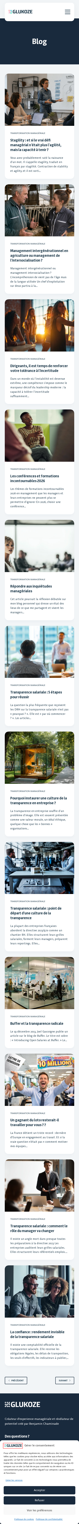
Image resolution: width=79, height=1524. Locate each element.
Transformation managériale (27, 133)
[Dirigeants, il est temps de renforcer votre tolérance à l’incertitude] (39, 325)
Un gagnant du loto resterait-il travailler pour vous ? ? (34, 1122)
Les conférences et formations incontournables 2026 (34, 478)
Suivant (63, 1380)
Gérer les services (14, 1480)
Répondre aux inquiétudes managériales (31, 588)
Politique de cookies (24, 1519)
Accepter (39, 1490)
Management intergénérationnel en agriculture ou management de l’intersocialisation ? (39, 255)
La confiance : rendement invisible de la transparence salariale (37, 1334)
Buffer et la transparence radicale (36, 1023)
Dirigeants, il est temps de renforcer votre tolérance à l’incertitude (39, 368)
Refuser (39, 1500)
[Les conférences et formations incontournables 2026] (39, 435)
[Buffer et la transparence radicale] (39, 983)
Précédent (17, 1380)
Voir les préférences (39, 1510)
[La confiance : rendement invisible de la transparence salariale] (39, 1291)
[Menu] (67, 12)
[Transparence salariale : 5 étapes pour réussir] (39, 652)
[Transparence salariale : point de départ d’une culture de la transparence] (39, 868)
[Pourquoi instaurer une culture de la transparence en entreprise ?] (39, 758)
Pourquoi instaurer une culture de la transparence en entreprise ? (38, 800)
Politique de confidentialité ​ (49, 1519)
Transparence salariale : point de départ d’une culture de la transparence (36, 913)
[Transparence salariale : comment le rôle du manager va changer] (39, 1185)
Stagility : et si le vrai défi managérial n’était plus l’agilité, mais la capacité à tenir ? (35, 145)
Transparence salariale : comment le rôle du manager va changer (39, 1228)
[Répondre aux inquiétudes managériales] (39, 546)
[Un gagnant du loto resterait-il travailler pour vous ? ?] (39, 1080)
